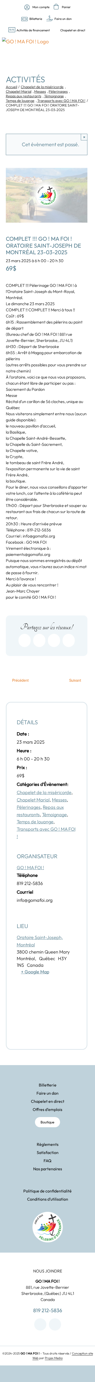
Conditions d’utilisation (47, 1199)
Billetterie (47, 1085)
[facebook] (40, 1324)
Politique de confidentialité (47, 1190)
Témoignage (54, 814)
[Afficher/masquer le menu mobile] (90, 49)
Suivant (75, 680)
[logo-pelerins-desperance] (47, 1214)
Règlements (48, 1144)
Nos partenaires (47, 1168)
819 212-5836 (47, 1310)
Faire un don (47, 1093)
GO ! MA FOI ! (30, 867)
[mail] (55, 1324)
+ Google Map (35, 972)
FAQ (47, 1160)
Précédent (20, 680)
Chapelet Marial (33, 800)
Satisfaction (48, 1152)
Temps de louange (35, 822)
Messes (59, 800)
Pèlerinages (29, 807)
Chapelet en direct (47, 1101)
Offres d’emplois (47, 1109)
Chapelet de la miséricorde (44, 792)
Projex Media (54, 1358)
